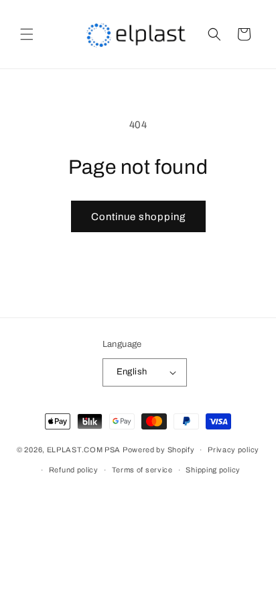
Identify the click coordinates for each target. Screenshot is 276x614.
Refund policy (73, 470)
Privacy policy (233, 450)
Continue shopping (138, 216)
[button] (27, 34)
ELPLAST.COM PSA (84, 450)
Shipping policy (213, 470)
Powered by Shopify (159, 450)
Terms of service (142, 470)
